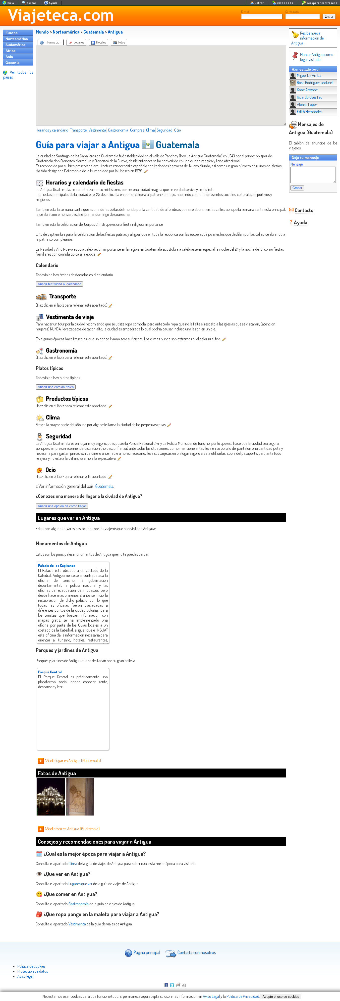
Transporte (78, 130)
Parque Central (50, 672)
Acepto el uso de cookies (281, 997)
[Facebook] (166, 985)
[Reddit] (178, 985)
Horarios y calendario (52, 130)
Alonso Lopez (307, 104)
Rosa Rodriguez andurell (315, 82)
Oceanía (12, 63)
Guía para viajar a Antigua (88, 144)
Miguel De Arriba (309, 75)
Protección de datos (32, 971)
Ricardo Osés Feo (309, 97)
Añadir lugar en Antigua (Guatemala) (72, 760)
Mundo (42, 32)
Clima (150, 130)
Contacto (304, 210)
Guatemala (93, 32)
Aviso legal (25, 976)
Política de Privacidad (243, 996)
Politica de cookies (31, 966)
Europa (11, 33)
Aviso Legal (211, 996)
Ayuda (300, 222)
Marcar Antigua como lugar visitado (316, 57)
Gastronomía (118, 130)
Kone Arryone (307, 89)
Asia (9, 57)
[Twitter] (172, 985)
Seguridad (164, 130)
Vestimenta (97, 130)
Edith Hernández (309, 111)
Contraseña (292, 11)
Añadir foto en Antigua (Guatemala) (72, 828)
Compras (137, 130)
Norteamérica (16, 39)
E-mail (245, 11)
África (10, 51)
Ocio (177, 130)
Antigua (115, 32)
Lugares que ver (80, 883)
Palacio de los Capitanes (56, 565)
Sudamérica (15, 45)
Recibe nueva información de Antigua (307, 38)
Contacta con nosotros (196, 952)
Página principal (146, 952)
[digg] (184, 985)
